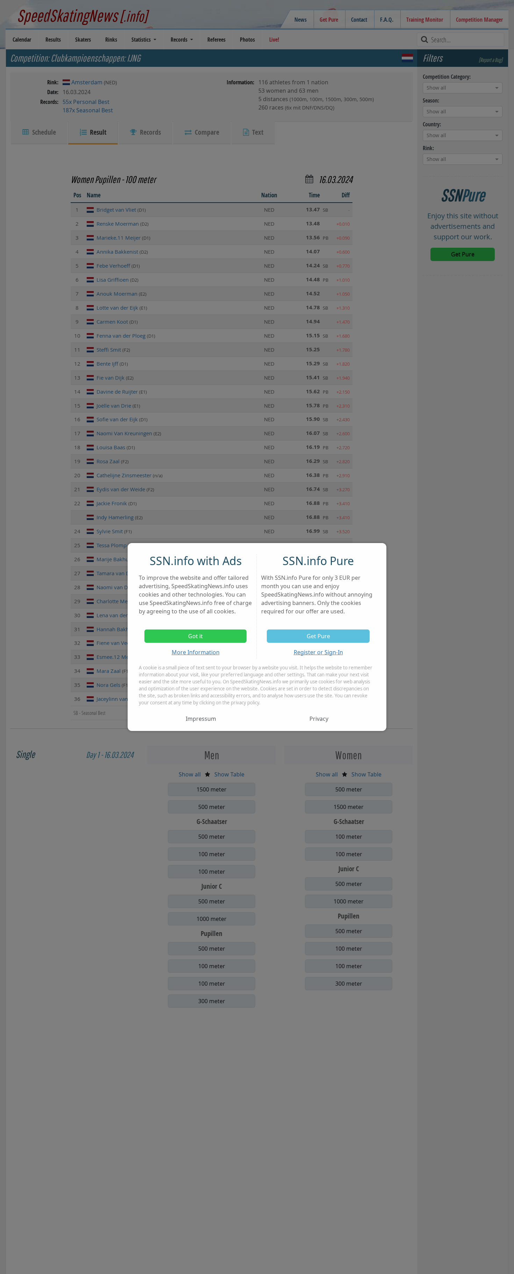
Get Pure (318, 636)
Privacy (318, 719)
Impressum (201, 719)
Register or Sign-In (318, 652)
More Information (196, 652)
